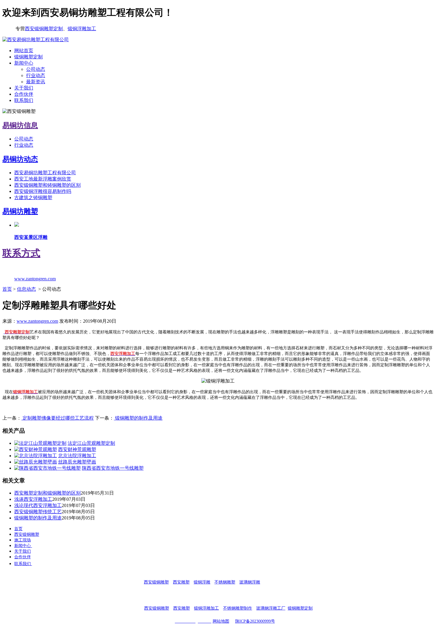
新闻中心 (23, 62)
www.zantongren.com (37, 321)
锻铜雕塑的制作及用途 (138, 417)
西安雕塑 (181, 582)
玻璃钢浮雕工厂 (270, 608)
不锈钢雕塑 (224, 582)
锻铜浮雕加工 (82, 28)
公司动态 (35, 69)
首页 (7, 289)
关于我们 (23, 87)
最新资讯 (35, 81)
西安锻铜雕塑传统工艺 (38, 511)
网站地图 (221, 621)
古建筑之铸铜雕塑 (33, 197)
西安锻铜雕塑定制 (44, 28)
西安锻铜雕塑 (26, 534)
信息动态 (26, 289)
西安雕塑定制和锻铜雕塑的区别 (47, 492)
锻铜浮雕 (202, 582)
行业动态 (35, 75)
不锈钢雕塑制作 (237, 608)
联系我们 (23, 100)
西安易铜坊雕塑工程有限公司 (45, 172)
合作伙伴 (23, 94)
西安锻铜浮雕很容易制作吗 (42, 191)
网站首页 (23, 50)
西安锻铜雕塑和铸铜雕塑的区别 (47, 185)
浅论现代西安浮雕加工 (38, 505)
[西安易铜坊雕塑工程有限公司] (35, 39)
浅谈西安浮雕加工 (33, 499)
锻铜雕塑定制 (28, 56)
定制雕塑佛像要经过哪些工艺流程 (57, 417)
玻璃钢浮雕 (249, 582)
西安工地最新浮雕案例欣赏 (42, 178)
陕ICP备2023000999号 (255, 621)
